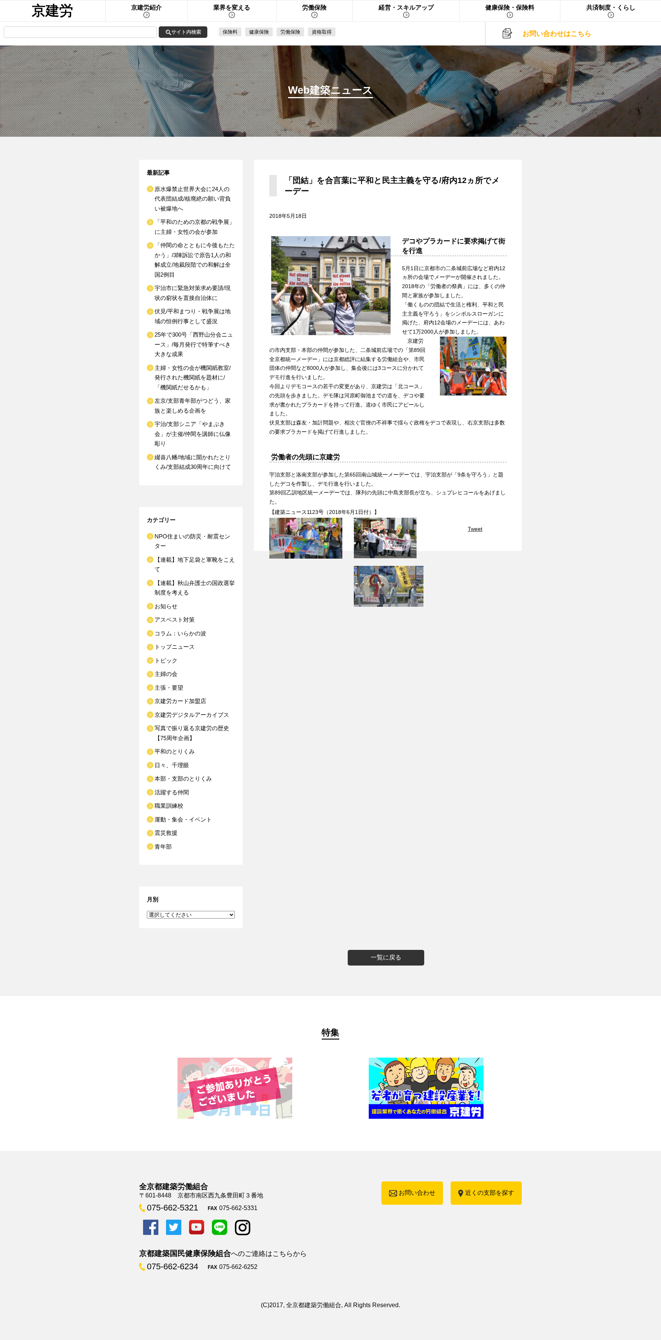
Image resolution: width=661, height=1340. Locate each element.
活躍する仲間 (172, 792)
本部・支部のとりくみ (183, 778)
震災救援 (166, 833)
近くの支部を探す (489, 1192)
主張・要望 (169, 687)
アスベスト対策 (175, 619)
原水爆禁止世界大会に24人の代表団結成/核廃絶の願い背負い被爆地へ (193, 199)
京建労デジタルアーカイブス (192, 714)
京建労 (52, 10)
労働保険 (290, 32)
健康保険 (259, 32)
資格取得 (322, 32)
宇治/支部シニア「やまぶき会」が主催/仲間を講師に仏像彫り (193, 434)
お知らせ (166, 606)
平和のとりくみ (175, 751)
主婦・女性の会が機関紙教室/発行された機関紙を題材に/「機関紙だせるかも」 (193, 377)
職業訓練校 (169, 805)
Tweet (475, 529)
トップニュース (175, 646)
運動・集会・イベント (183, 819)
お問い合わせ (417, 1192)
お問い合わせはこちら (557, 33)
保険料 (230, 32)
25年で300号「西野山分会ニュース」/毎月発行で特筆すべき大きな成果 (194, 344)
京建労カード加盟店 (180, 701)
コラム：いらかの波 (180, 633)
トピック (166, 660)
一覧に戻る (386, 957)
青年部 (163, 846)
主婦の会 (166, 674)
